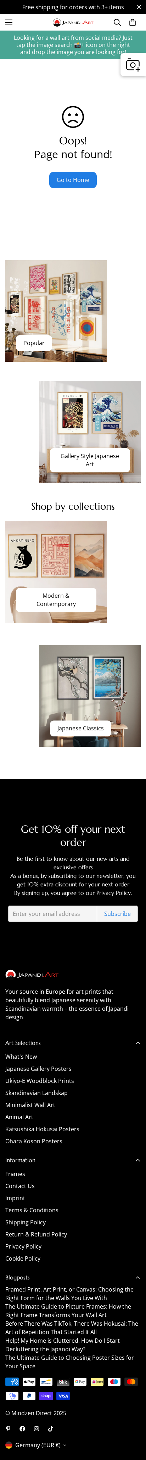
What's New (21, 1057)
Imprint (15, 1198)
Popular (34, 343)
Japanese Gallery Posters (38, 1069)
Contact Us (20, 1186)
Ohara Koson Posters (33, 1141)
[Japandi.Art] (73, 22)
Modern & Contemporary (56, 600)
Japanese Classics (80, 728)
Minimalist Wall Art (30, 1105)
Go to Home (73, 180)
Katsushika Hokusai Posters (42, 1129)
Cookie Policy (22, 1258)
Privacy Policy (113, 892)
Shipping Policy (25, 1222)
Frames (15, 1174)
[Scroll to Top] (133, 1422)
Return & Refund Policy (36, 1234)
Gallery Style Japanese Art (90, 460)
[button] (132, 22)
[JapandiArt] (22, 1429)
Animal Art (19, 1117)
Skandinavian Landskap (36, 1093)
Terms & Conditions (31, 1210)
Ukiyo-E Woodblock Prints (39, 1081)
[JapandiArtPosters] (8, 1429)
